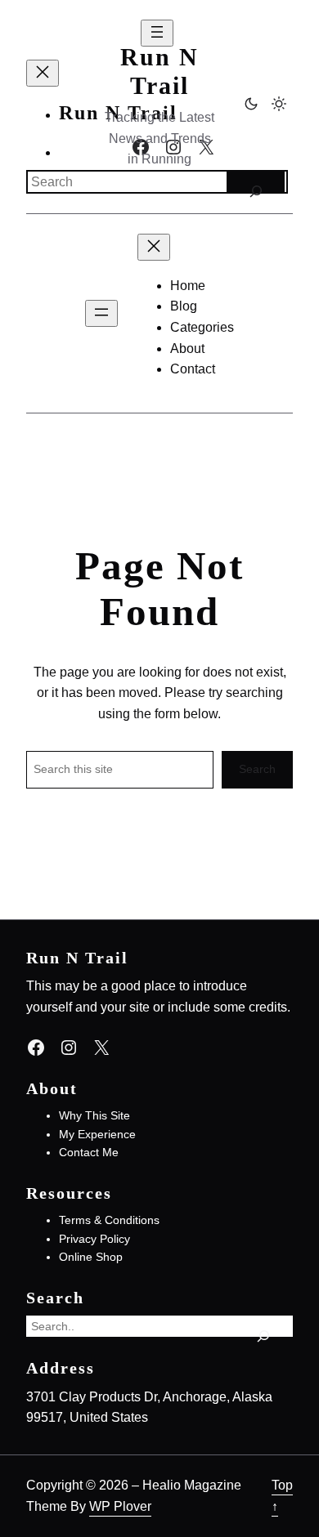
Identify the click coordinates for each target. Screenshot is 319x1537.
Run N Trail (159, 71)
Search (257, 768)
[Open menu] (101, 313)
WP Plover (120, 1506)
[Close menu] (42, 73)
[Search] (256, 182)
